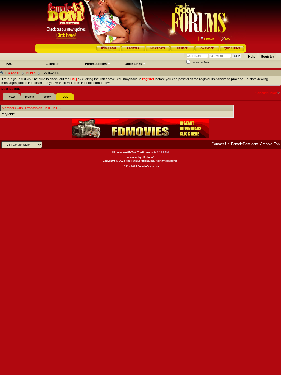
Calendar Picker (266, 92)
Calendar (52, 63)
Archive (266, 144)
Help (251, 56)
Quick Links (133, 63)
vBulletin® (148, 157)
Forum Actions (96, 63)
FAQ (9, 63)
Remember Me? (199, 62)
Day (65, 96)
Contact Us (220, 144)
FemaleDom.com (244, 144)
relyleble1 (9, 114)
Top (277, 144)
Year (12, 96)
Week (47, 96)
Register (267, 56)
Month (29, 96)
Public (31, 73)
